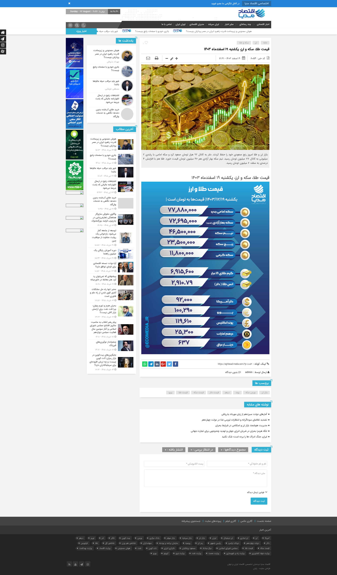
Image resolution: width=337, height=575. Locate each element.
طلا (96, 543)
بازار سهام (171, 538)
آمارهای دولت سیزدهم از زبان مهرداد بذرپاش (244, 414)
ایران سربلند (213, 24)
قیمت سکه (199, 392)
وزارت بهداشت (85, 548)
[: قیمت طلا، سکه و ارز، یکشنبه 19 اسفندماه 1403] (148, 58)
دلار (267, 543)
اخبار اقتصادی (263, 24)
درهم (227, 392)
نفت (139, 548)
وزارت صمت (214, 553)
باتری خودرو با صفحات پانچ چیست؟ (200, 31)
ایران (214, 538)
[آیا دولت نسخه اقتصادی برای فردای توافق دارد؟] (111, 267)
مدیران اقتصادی (196, 24)
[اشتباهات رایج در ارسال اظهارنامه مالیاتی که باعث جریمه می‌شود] (111, 100)
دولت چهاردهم (252, 543)
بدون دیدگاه (231, 372)
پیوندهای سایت (213, 521)
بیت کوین (126, 538)
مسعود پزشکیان (188, 548)
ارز (256, 43)
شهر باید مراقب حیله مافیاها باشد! (150, 31)
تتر (103, 538)
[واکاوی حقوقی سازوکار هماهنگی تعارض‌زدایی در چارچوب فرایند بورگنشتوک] (111, 220)
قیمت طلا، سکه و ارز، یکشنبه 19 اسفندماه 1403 (236, 49)
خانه (265, 43)
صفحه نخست (264, 521)
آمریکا (267, 538)
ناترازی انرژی (169, 548)
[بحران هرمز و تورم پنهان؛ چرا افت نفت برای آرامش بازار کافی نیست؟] (111, 311)
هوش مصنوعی (124, 548)
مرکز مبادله (207, 548)
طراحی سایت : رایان (261, 568)
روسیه (187, 543)
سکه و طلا (244, 43)
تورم (92, 538)
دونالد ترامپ (233, 543)
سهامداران (147, 543)
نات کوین (153, 548)
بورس (139, 538)
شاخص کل (109, 543)
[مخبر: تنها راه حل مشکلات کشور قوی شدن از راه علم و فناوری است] (111, 295)
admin (248, 372)
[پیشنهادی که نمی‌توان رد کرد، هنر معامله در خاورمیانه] (111, 280)
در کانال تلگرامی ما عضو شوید (225, 3)
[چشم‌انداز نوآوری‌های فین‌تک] (111, 345)
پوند (237, 392)
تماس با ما (167, 24)
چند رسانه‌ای (245, 24)
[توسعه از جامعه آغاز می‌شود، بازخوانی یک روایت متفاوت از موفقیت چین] (111, 238)
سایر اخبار (229, 24)
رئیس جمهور (215, 543)
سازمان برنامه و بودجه (168, 543)
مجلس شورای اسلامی (228, 548)
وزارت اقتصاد (104, 548)
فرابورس (84, 543)
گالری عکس (246, 521)
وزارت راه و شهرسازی (235, 553)
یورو (170, 392)
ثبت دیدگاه (259, 501)
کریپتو (166, 553)
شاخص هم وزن (129, 543)
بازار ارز (264, 392)
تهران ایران (181, 24)
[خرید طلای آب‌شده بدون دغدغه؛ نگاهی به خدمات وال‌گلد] (111, 113)
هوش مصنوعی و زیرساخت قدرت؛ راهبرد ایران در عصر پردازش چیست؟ (267, 31)
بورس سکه (251, 392)
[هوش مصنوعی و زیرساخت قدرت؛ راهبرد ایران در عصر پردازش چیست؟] (111, 56)
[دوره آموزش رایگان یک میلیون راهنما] (111, 254)
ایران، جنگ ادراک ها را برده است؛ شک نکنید (244, 437)
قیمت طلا (183, 392)
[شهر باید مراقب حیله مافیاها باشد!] (111, 86)
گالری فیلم (231, 521)
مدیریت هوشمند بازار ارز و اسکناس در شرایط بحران (241, 425)
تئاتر (112, 538)
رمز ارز (200, 543)
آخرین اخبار (265, 530)
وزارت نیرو (180, 553)
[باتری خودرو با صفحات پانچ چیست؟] (111, 71)
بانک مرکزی (154, 538)
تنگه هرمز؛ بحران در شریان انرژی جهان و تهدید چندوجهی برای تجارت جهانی (229, 431)
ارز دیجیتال (228, 538)
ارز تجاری (244, 538)
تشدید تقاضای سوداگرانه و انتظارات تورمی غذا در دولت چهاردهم (234, 420)
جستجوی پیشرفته (190, 521)
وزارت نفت (196, 553)
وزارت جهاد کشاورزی (260, 553)
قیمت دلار (214, 392)
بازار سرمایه (187, 538)
